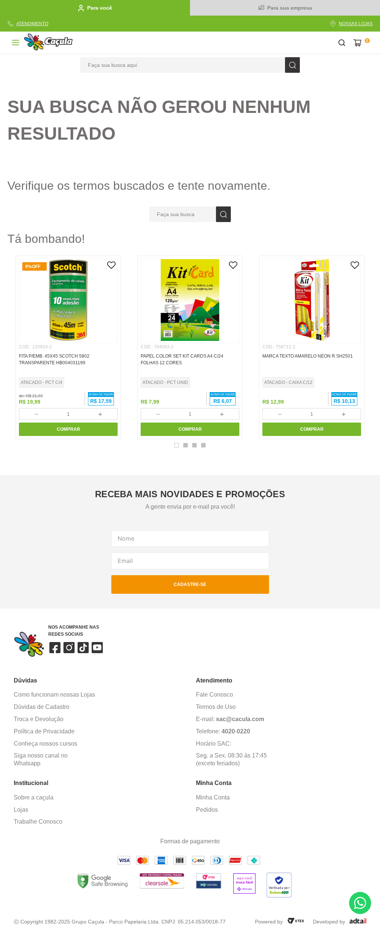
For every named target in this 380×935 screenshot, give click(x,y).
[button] (176, 445)
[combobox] (190, 65)
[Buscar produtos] (292, 65)
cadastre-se (190, 584)
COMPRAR (68, 429)
